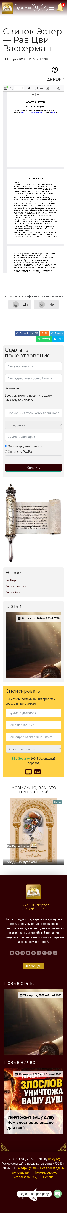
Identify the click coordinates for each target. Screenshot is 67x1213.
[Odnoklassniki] (49, 953)
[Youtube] (28, 953)
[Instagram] (22, 953)
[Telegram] (33, 953)
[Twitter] (17, 953)
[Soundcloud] (55, 953)
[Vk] (44, 953)
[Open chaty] (57, 1194)
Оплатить (33, 467)
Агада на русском (22, 862)
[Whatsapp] (39, 953)
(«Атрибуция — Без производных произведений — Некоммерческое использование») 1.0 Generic (37, 1172)
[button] (22, 333)
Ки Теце (11, 580)
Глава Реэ (13, 592)
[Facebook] (12, 953)
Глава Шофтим (16, 586)
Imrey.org (54, 1159)
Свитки (57, 802)
